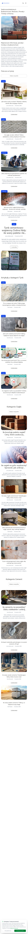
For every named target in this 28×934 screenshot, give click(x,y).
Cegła (3, 119)
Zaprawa (6, 26)
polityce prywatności (14, 928)
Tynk (3, 81)
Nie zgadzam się (8, 930)
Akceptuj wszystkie (20, 930)
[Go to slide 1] (22, 37)
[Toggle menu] (25, 3)
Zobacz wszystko (14, 75)
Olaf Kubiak (5, 34)
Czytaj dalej (14, 247)
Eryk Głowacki (10, 337)
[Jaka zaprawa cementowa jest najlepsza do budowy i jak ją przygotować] (14, 28)
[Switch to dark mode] (23, 3)
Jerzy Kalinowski (10, 105)
